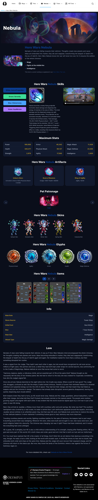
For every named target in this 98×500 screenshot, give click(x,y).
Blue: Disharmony (14, 103)
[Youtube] (86, 474)
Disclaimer (59, 488)
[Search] (92, 3)
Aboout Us (32, 491)
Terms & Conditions (47, 488)
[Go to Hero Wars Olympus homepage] (4, 3)
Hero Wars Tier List (59, 72)
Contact (67, 488)
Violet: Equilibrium (15, 109)
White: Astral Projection (15, 90)
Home (3, 10)
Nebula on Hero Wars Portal (61, 452)
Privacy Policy (33, 488)
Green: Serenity (15, 96)
